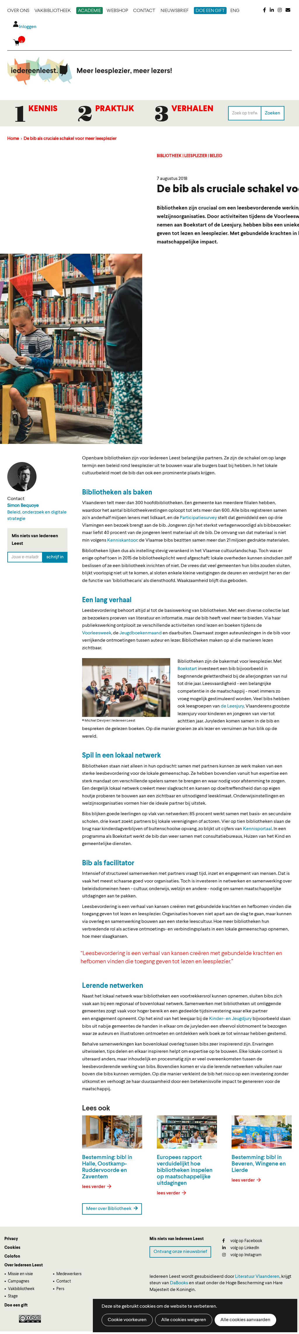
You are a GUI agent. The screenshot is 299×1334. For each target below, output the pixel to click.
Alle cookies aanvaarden (245, 1320)
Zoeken (272, 113)
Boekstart (187, 669)
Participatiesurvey (198, 518)
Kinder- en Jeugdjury (230, 1019)
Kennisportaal (257, 829)
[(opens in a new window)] (264, 10)
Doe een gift (210, 10)
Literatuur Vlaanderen (257, 1276)
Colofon (12, 1256)
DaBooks (179, 1283)
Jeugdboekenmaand (140, 633)
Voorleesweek (96, 633)
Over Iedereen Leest (23, 1265)
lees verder (94, 1186)
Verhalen (192, 109)
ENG (234, 10)
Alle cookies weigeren (183, 1320)
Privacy (11, 1239)
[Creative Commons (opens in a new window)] (30, 1319)
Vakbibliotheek (52, 10)
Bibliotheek (169, 156)
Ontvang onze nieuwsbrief (180, 1251)
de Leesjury (232, 706)
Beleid (216, 156)
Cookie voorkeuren (127, 1320)
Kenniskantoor (122, 540)
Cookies (12, 1248)
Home (13, 139)
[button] (126, 687)
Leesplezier (195, 156)
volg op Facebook (246, 1241)
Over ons (18, 10)
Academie (89, 10)
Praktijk (114, 109)
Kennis (43, 109)
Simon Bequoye (23, 505)
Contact (144, 10)
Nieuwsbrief (175, 10)
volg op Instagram (246, 1255)
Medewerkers (68, 1274)
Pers (60, 1289)
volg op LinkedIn (244, 1248)
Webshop (117, 10)
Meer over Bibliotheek (109, 1208)
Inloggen (27, 27)
